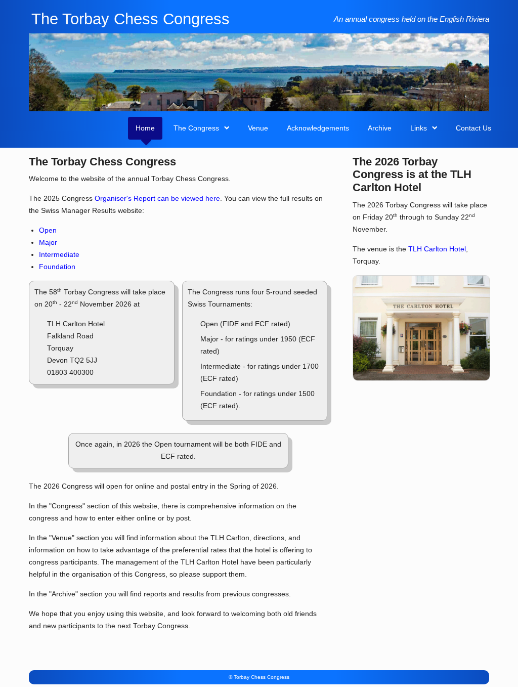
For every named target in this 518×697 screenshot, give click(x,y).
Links (418, 128)
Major (48, 242)
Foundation (57, 267)
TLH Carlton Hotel (437, 249)
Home (145, 128)
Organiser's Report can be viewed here (157, 198)
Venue (258, 128)
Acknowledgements (318, 128)
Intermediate (59, 254)
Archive (380, 128)
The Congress (196, 128)
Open (48, 230)
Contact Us (473, 128)
